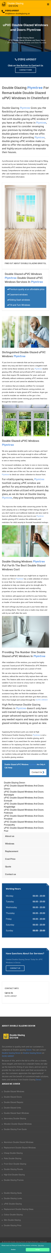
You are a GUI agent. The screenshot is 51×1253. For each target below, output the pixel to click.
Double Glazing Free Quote (15, 1129)
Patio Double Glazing (12, 1158)
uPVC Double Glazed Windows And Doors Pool (24, 829)
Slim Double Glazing (12, 1220)
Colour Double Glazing (13, 1214)
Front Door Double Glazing (15, 1163)
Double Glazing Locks (13, 1198)
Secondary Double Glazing (15, 1118)
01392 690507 (12, 11)
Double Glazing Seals (13, 1193)
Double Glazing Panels (13, 1169)
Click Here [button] (41, 1245)
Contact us (10, 874)
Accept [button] (38, 1249)
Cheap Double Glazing (13, 1153)
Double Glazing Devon (14, 782)
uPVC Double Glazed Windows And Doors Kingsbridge (24, 805)
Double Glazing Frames (14, 1180)
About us (9, 836)
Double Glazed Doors (13, 1096)
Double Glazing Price (12, 1225)
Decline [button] (13, 1249)
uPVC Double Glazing (13, 1203)
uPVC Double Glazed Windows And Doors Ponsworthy (24, 823)
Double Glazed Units (12, 1107)
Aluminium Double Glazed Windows (18, 1142)
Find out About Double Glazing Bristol (25, 263)
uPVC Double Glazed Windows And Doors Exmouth (24, 799)
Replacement (11, 851)
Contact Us (37, 772)
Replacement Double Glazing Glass (18, 1209)
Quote (8, 866)
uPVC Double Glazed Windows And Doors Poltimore (24, 811)
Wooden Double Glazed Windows (18, 1123)
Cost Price (10, 858)
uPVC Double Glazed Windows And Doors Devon (24, 787)
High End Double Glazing (14, 1174)
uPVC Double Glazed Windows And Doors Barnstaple (24, 793)
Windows (9, 843)
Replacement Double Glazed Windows (20, 1147)
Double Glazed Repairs (13, 1102)
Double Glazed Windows (14, 1091)
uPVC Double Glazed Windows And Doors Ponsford (24, 817)
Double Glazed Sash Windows (16, 1113)
